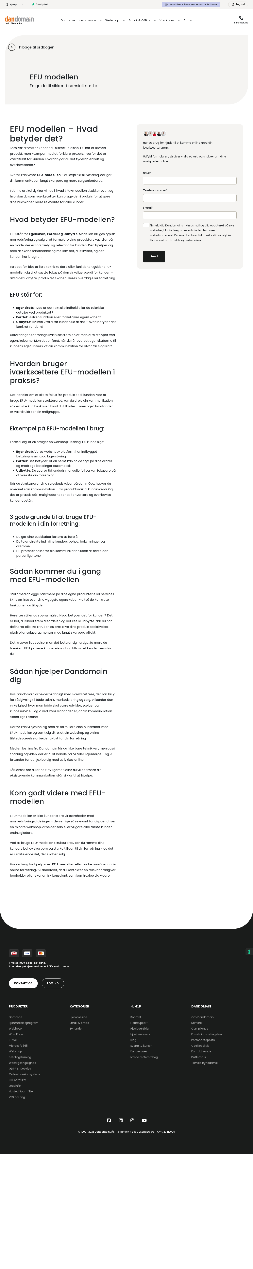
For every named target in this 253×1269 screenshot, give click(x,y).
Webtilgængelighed (22, 1063)
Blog (133, 1040)
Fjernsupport (139, 1023)
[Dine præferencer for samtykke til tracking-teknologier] (249, 951)
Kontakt (135, 1017)
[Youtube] (144, 1120)
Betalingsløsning (20, 1057)
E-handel (76, 1029)
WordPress (16, 1034)
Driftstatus (198, 1057)
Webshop (15, 1051)
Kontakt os (23, 983)
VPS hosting (17, 1097)
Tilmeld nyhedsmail (204, 1063)
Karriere (196, 1023)
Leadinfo (15, 1086)
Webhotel (15, 1029)
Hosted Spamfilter (21, 1091)
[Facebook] (109, 1120)
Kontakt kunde (201, 1051)
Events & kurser (141, 1046)
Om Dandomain (202, 1017)
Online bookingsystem (24, 1074)
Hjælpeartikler (139, 1029)
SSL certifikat (17, 1080)
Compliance (199, 1029)
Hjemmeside (78, 1017)
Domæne (15, 1017)
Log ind (53, 983)
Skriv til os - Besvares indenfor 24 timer (193, 4)
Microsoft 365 (18, 1046)
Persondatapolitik (203, 1040)
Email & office (79, 1023)
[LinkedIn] (121, 1120)
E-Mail (13, 1040)
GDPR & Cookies (20, 1069)
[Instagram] (132, 1120)
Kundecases (138, 1051)
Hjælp (13, 4)
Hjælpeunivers (140, 1034)
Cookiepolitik (200, 1046)
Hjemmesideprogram (23, 1023)
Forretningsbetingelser (206, 1034)
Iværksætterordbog (144, 1057)
